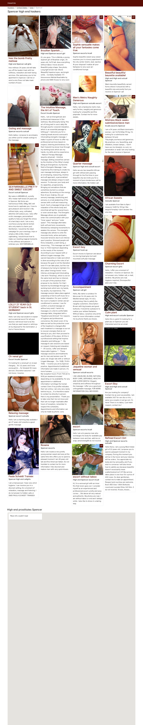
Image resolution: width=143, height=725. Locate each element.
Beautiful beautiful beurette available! (115, 74)
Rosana (45, 445)
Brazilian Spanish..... (52, 50)
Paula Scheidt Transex (21, 476)
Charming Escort (114, 263)
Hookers (11, 8)
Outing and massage (20, 128)
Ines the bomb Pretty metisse (20, 59)
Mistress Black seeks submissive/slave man (117, 121)
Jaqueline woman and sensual (85, 368)
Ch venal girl (15, 356)
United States (22, 8)
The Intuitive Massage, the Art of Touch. (53, 109)
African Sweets (113, 197)
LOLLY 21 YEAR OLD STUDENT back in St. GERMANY (20, 307)
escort (76, 426)
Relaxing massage (18, 413)
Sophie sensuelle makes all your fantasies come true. (86, 47)
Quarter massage (82, 163)
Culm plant (111, 312)
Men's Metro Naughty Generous (85, 99)
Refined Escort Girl (115, 438)
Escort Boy (111, 383)
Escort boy (79, 247)
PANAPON (12, 3)
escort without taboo (85, 476)
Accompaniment (82, 287)
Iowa (31, 8)
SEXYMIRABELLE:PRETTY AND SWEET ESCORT (23, 188)
